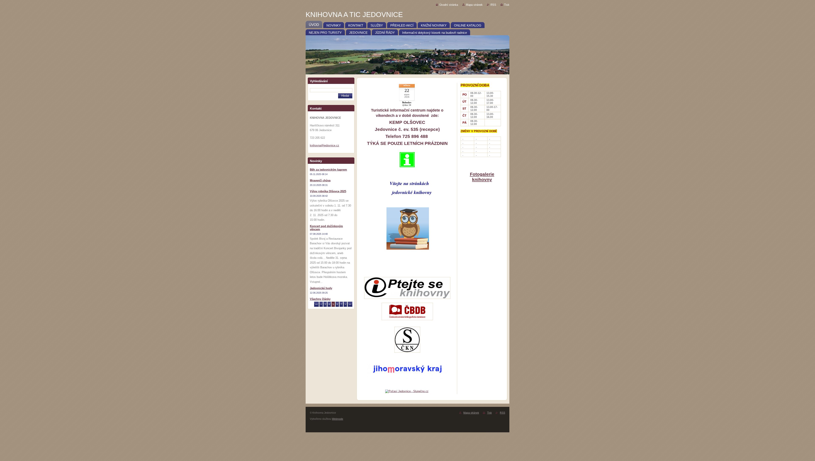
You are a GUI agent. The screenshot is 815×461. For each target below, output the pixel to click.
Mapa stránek (474, 4)
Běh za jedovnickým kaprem (328, 169)
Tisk (506, 4)
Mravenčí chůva (320, 180)
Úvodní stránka (448, 4)
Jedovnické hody (321, 288)
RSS (493, 4)
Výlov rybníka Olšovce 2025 (328, 191)
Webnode (337, 418)
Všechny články (320, 299)
